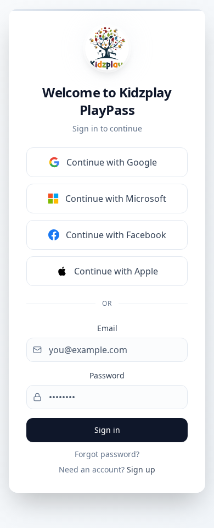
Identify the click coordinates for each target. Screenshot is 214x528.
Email (107, 328)
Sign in (107, 430)
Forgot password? (107, 454)
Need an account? (107, 469)
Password (107, 375)
